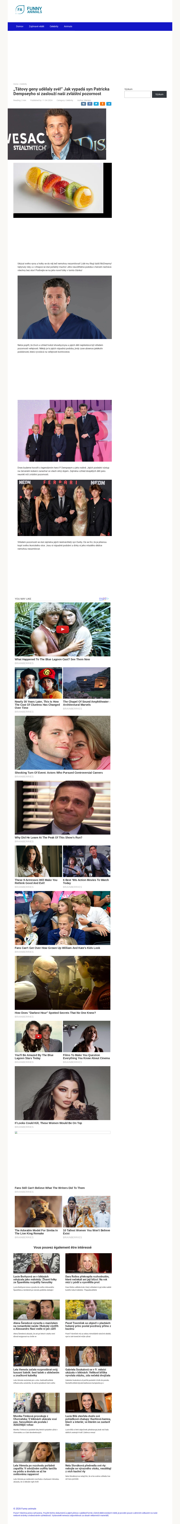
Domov (19, 26)
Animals (68, 26)
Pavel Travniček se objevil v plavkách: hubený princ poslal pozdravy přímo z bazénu (88, 1326)
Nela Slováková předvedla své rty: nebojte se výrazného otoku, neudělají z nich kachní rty (88, 1468)
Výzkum (128, 89)
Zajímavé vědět (36, 26)
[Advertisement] (90, 54)
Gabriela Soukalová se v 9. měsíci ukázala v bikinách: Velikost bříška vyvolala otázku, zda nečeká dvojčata (87, 1372)
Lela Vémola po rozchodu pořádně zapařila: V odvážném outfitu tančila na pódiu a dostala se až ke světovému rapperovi (35, 1470)
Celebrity (54, 26)
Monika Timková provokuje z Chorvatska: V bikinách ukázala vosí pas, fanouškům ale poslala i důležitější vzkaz (35, 1420)
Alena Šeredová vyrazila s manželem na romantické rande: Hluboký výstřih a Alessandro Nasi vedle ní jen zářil (35, 1326)
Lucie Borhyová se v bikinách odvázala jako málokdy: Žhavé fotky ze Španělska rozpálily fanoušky (35, 1279)
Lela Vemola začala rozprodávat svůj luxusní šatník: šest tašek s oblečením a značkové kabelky (36, 1372)
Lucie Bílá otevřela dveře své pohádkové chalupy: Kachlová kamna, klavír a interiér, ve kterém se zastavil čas (88, 1420)
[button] (62, 190)
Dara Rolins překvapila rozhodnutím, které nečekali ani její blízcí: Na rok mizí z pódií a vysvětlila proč (87, 1279)
